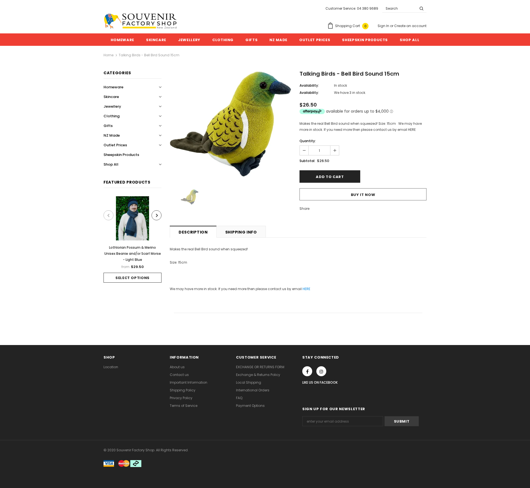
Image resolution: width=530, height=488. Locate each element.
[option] (132, 239)
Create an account (410, 25)
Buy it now (363, 194)
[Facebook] (307, 371)
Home (108, 55)
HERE (306, 289)
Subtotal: (307, 160)
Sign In (384, 25)
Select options (132, 277)
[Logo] (140, 21)
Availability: (309, 85)
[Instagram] (321, 371)
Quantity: (308, 141)
